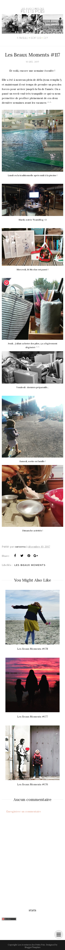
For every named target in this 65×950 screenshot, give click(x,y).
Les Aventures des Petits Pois (31, 944)
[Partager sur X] (22, 556)
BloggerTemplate (32, 947)
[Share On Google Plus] (35, 556)
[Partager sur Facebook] (15, 556)
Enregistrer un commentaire (23, 811)
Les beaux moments (30, 565)
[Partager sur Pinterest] (29, 556)
